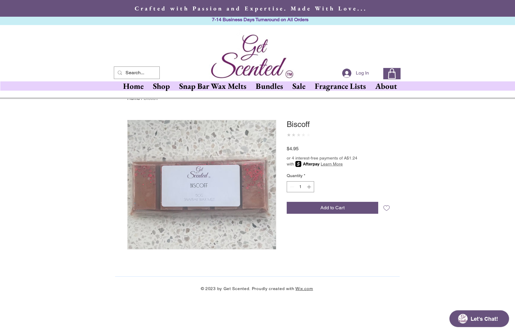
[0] (392, 73)
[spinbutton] (300, 203)
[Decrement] (291, 203)
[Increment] (309, 203)
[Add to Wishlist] (387, 224)
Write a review (392, 296)
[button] (212, 86)
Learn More (332, 180)
